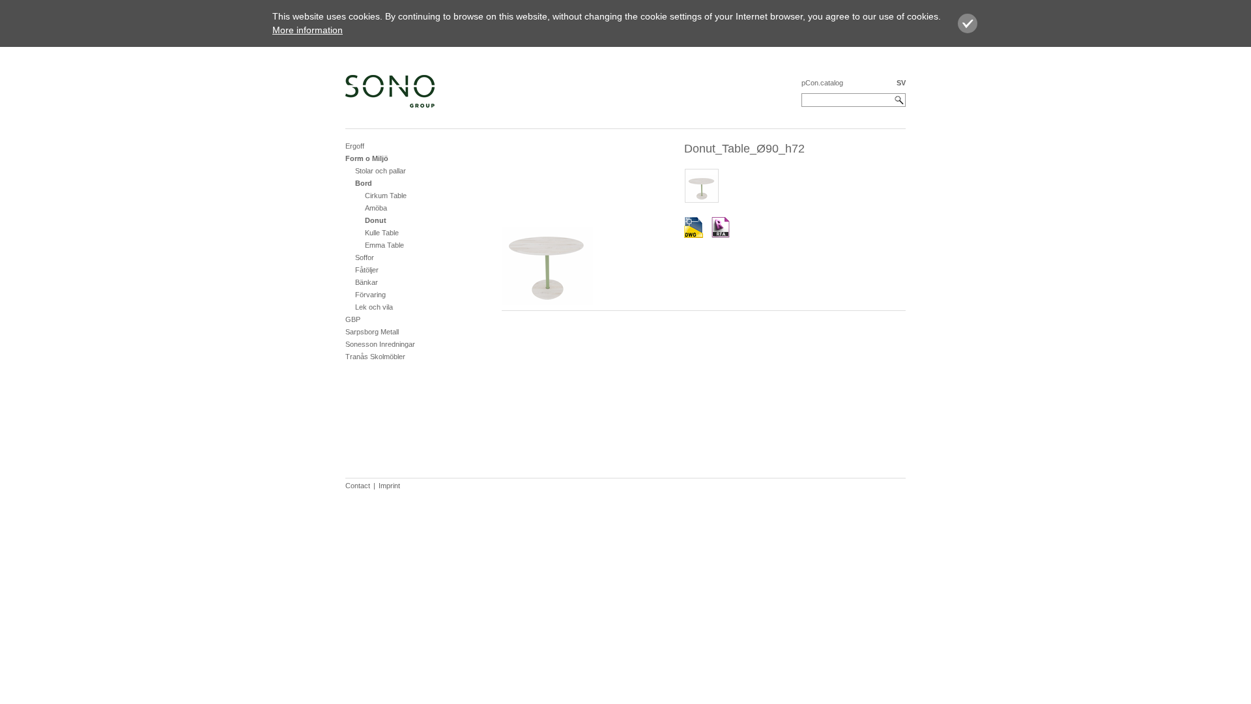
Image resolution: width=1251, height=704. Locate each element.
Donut (375, 220)
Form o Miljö (366, 158)
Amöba (376, 208)
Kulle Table (382, 233)
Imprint (389, 486)
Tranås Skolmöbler (375, 356)
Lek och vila (374, 307)
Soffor (364, 257)
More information (307, 30)
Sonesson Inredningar (380, 344)
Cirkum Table (386, 195)
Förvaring (370, 295)
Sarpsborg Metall (372, 332)
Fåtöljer (367, 270)
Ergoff (354, 146)
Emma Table (384, 245)
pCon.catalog (822, 83)
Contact (357, 486)
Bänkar (366, 282)
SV (901, 83)
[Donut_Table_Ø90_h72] (693, 228)
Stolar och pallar (380, 171)
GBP (352, 319)
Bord (363, 183)
